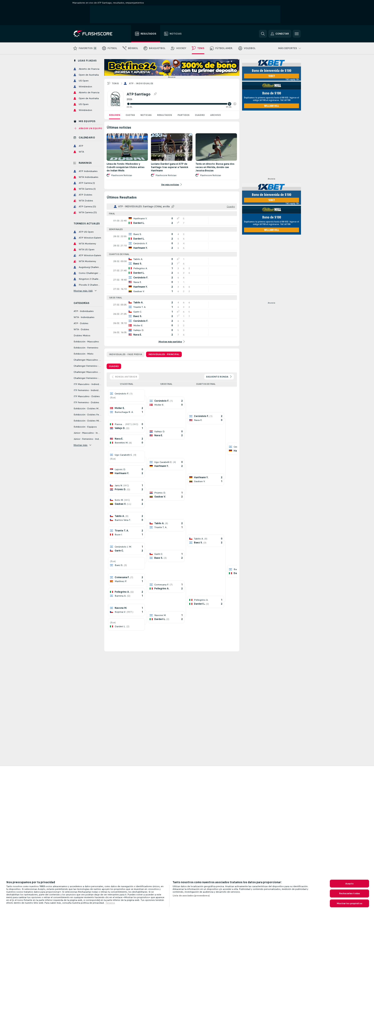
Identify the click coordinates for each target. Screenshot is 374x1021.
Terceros (110, 902)
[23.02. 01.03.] (181, 103)
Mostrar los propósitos (349, 903)
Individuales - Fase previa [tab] (125, 354)
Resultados (164, 115)
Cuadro (200, 115)
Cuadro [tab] (114, 366)
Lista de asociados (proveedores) (191, 895)
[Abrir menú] (297, 34)
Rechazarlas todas (349, 893)
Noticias (146, 115)
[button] (234, 103)
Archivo (215, 115)
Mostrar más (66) (83, 290)
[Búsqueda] (263, 34)
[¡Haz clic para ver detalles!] (172, 220)
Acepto (349, 883)
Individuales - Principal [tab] (163, 354)
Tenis (115, 83)
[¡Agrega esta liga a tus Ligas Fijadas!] (155, 94)
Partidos (183, 115)
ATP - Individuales (141, 83)
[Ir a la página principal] (96, 34)
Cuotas (130, 115)
